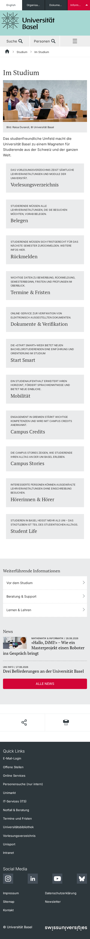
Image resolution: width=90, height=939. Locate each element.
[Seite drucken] (66, 722)
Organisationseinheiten (36, 5)
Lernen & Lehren (18, 610)
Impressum (11, 893)
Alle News (45, 684)
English (11, 5)
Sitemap (8, 901)
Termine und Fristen (17, 818)
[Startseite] (7, 52)
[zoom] (45, 101)
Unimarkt (9, 793)
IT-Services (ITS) (15, 801)
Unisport (9, 844)
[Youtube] (57, 879)
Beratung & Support (21, 596)
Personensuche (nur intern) (23, 784)
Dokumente (56, 5)
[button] (24, 722)
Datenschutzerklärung (60, 893)
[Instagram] (8, 879)
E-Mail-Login (12, 758)
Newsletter (53, 901)
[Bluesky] (82, 879)
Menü (75, 41)
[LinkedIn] (33, 879)
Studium (22, 52)
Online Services (14, 775)
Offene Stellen (13, 767)
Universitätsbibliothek (18, 827)
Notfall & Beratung (16, 810)
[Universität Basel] (28, 20)
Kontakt (8, 910)
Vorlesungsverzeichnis (19, 836)
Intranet (8, 853)
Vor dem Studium (19, 583)
